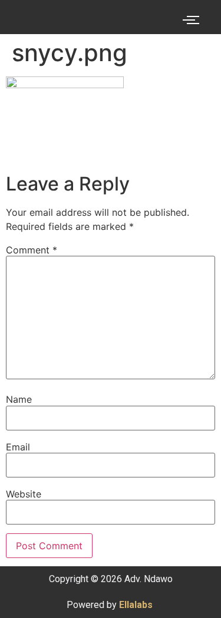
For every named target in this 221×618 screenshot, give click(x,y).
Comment (31, 250)
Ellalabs (136, 604)
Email (18, 447)
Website (23, 494)
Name (19, 399)
